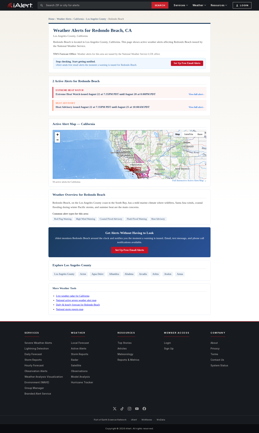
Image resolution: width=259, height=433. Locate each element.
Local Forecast (80, 342)
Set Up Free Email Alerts (187, 63)
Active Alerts (78, 348)
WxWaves (146, 419)
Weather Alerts (64, 19)
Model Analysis (80, 376)
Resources (218, 5)
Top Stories (125, 342)
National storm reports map (69, 309)
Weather (198, 5)
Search (160, 5)
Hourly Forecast (34, 365)
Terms (214, 354)
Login (167, 342)
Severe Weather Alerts (38, 342)
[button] (57, 134)
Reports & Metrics (128, 359)
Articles (122, 348)
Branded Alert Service (37, 393)
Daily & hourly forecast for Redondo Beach (78, 304)
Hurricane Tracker (82, 382)
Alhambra (114, 274)
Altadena (129, 274)
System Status (219, 365)
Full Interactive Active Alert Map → (189, 180)
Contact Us (217, 359)
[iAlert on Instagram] (129, 408)
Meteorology (125, 354)
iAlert (134, 419)
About (214, 342)
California (79, 19)
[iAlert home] (20, 5)
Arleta (155, 274)
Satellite (188, 134)
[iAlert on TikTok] (122, 408)
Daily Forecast (33, 354)
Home (51, 19)
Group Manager (34, 387)
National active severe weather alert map (76, 300)
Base (200, 134)
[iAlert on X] (114, 408)
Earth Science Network (114, 419)
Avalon (167, 274)
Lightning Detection (36, 348)
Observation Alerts (35, 371)
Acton (83, 274)
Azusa (180, 274)
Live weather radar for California (72, 295)
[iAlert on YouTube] (137, 408)
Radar (74, 359)
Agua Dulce (97, 274)
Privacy (215, 348)
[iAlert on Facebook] (144, 408)
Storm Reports (33, 359)
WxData (161, 419)
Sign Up (169, 348)
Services (179, 5)
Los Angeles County (96, 19)
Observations (79, 371)
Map (177, 134)
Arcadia (143, 274)
